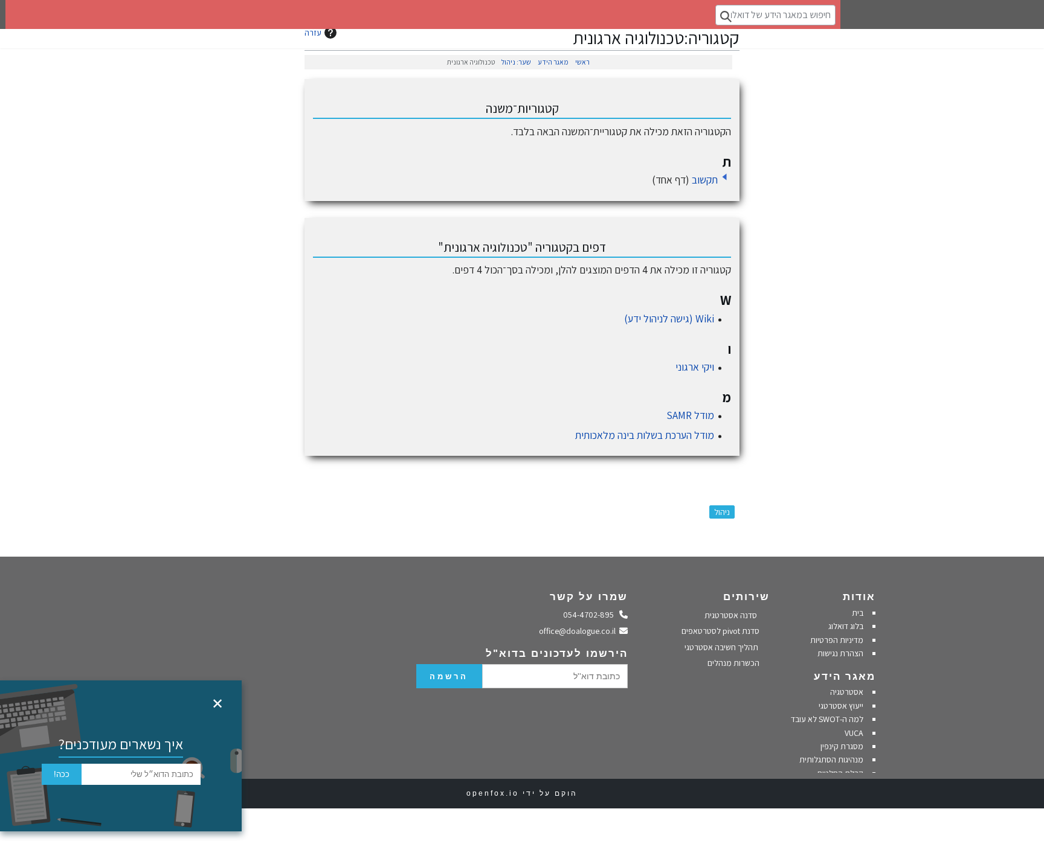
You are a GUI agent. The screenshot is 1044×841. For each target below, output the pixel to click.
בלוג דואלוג (845, 626)
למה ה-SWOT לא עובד (827, 719)
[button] (724, 177)
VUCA (854, 732)
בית (857, 612)
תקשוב (705, 180)
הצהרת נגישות (840, 653)
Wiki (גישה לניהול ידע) (669, 318)
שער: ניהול (516, 61)
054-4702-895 (591, 614)
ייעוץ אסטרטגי (841, 705)
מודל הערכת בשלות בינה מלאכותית (644, 435)
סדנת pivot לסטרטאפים (721, 630)
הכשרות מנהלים (734, 662)
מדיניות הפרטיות (835, 640)
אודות (859, 597)
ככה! (61, 774)
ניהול (722, 512)
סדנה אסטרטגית (731, 615)
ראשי (582, 61)
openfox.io (492, 793)
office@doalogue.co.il (579, 630)
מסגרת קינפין (841, 746)
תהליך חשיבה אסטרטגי (722, 647)
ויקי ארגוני (694, 367)
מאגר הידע (553, 61)
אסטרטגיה (846, 691)
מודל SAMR (690, 415)
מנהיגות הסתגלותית (831, 759)
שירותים (746, 597)
